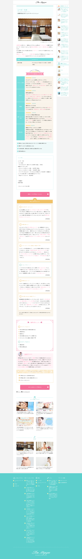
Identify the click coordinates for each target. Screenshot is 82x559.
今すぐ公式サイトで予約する (34, 387)
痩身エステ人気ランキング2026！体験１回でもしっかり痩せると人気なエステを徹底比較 (30, 483)
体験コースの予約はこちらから (35, 194)
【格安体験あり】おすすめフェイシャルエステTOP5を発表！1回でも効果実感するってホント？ (30, 496)
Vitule (16, 483)
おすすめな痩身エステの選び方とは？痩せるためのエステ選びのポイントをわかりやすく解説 (53, 496)
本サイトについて (63, 480)
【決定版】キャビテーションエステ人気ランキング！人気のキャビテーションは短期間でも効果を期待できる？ (30, 511)
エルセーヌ (17, 485)
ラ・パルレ (40, 480)
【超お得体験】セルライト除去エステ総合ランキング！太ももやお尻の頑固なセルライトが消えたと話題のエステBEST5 (30, 503)
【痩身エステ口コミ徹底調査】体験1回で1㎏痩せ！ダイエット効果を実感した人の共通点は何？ (53, 489)
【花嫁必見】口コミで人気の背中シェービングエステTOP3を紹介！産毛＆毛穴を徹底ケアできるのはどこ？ (30, 540)
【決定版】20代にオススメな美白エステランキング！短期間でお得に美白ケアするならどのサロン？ (30, 526)
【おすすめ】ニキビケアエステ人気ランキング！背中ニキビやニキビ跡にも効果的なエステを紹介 (30, 533)
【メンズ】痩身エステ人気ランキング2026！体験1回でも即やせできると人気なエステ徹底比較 (30, 519)
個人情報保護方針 (63, 482)
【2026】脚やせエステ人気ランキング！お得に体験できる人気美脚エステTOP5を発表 (30, 489)
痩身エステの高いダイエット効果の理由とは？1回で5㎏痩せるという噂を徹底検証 (53, 482)
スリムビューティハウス (19, 481)
